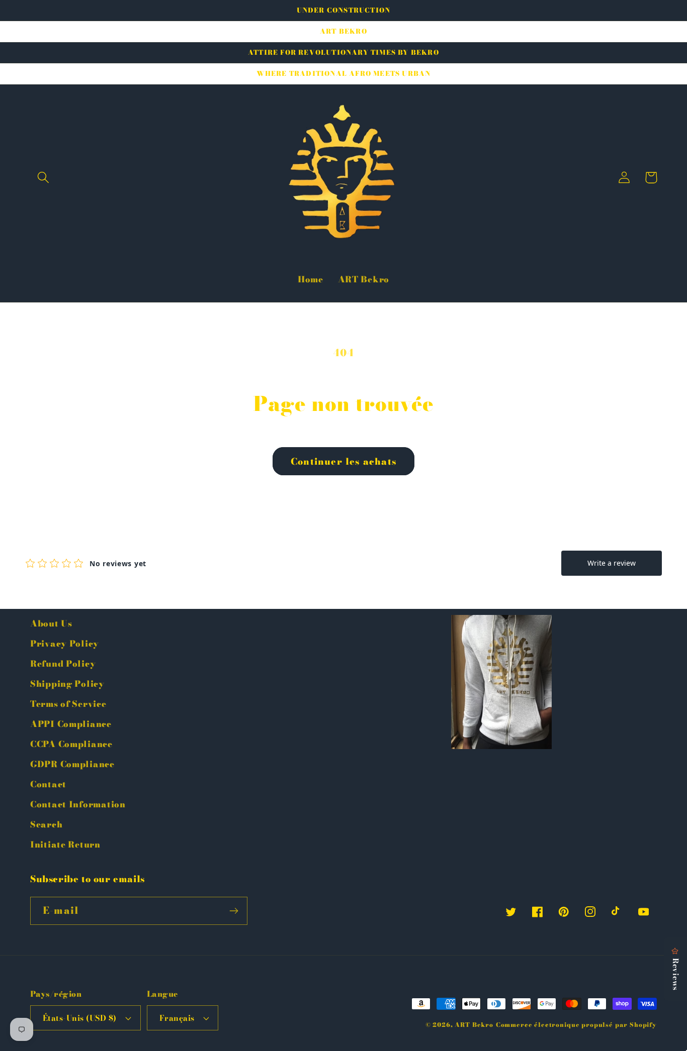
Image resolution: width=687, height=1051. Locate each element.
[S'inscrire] (233, 911)
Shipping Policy (67, 683)
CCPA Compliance (71, 744)
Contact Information (78, 804)
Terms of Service (68, 703)
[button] (43, 177)
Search (46, 824)
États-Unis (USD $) (80, 1018)
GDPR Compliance (72, 764)
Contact (48, 784)
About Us (51, 623)
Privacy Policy (64, 643)
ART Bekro (474, 1024)
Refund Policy (63, 663)
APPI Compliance (71, 723)
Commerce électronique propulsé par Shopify (576, 1024)
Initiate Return (65, 844)
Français (177, 1018)
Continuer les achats (343, 461)
